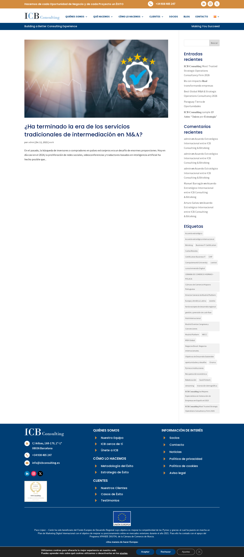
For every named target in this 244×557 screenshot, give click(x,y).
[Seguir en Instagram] (210, 3)
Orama (212, 362)
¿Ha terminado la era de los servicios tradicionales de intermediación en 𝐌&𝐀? (83, 130)
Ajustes (186, 551)
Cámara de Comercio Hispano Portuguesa (198, 286)
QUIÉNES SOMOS (74, 16)
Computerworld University (196, 262)
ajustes (123, 553)
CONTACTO (201, 16)
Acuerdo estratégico (193, 233)
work (51, 142)
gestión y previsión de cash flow (198, 312)
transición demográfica (207, 385)
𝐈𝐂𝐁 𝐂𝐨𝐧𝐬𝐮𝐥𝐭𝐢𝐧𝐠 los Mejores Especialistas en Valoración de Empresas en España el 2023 (198, 396)
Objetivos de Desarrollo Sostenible (199, 356)
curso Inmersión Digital (195, 268)
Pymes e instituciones (194, 368)
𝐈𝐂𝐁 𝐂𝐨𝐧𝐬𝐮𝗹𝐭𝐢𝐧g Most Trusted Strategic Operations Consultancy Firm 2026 (200, 70)
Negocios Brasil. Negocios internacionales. (195, 348)
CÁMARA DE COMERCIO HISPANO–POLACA (199, 276)
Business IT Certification (206, 245)
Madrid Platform (192, 334)
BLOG (187, 16)
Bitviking (189, 245)
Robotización (190, 380)
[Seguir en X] (217, 3)
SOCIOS (173, 16)
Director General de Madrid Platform (200, 295)
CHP (210, 256)
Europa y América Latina (195, 301)
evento (212, 301)
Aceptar (145, 551)
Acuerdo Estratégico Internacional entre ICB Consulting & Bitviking (201, 143)
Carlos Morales (191, 251)
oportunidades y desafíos (195, 362)
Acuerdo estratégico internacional (199, 239)
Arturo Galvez (192, 202)
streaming (189, 385)
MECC (204, 334)
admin (31, 142)
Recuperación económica (196, 374)
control (214, 262)
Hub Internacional (193, 318)
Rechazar (166, 551)
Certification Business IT (195, 256)
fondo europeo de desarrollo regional (200, 306)
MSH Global (190, 340)
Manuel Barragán (193, 183)
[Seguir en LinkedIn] (203, 3)
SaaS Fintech (204, 380)
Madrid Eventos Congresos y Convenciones (197, 326)
